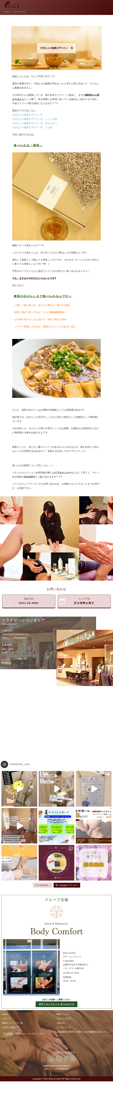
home (5, 1014)
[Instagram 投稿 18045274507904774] (19, 826)
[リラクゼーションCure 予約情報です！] (56, 789)
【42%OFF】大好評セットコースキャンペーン (24, 1033)
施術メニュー (62, 1014)
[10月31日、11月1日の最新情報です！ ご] (19, 789)
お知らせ (60, 1023)
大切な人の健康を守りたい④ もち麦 (32, 127)
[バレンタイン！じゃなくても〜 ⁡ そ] (56, 863)
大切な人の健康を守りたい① (27, 115)
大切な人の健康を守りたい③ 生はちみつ (34, 123)
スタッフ (6, 1018)
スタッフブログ (63, 1018)
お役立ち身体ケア (10, 1027)
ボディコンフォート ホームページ (56, 1004)
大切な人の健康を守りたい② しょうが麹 (34, 119)
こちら (51, 465)
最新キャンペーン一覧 (12, 1023)
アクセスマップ (63, 1027)
